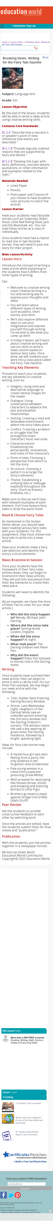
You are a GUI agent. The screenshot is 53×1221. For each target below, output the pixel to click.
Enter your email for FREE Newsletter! (26, 1179)
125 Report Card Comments (28, 1103)
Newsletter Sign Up (24, 26)
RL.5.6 (6, 132)
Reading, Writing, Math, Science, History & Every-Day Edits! (27, 1040)
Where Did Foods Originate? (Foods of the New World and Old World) (29, 1120)
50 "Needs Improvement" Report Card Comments (27, 1133)
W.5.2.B (7, 161)
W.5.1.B (7, 148)
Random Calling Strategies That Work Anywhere (19, 1210)
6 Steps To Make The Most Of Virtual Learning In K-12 (20, 1212)
